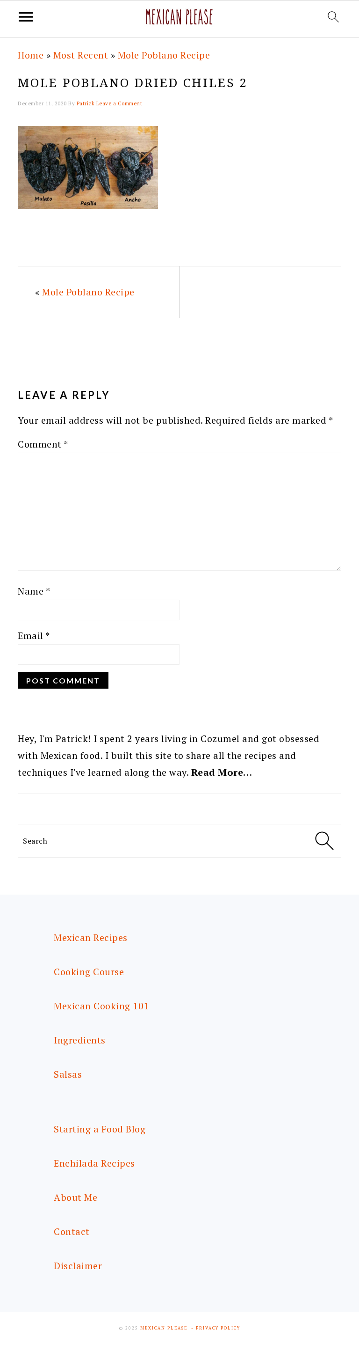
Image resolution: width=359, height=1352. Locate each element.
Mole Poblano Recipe (164, 55)
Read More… (221, 772)
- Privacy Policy (215, 1328)
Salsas (68, 1074)
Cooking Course (89, 971)
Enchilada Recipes (94, 1163)
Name (34, 591)
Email (34, 635)
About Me (75, 1197)
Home (30, 55)
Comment (43, 444)
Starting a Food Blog (99, 1129)
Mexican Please (163, 1328)
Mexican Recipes (91, 937)
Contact (72, 1231)
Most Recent (80, 55)
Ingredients (80, 1040)
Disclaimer (78, 1265)
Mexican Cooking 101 (101, 1005)
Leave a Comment (119, 103)
